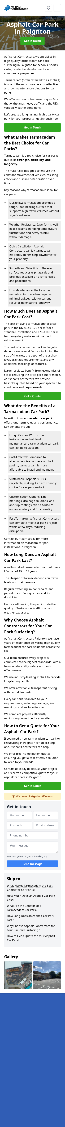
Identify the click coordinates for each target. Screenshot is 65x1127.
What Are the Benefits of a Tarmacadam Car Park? (24, 908)
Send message (32, 864)
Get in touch (32, 41)
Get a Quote (32, 396)
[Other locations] (48, 7)
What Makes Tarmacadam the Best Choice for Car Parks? (30, 888)
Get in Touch (32, 127)
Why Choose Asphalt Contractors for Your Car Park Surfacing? (31, 928)
